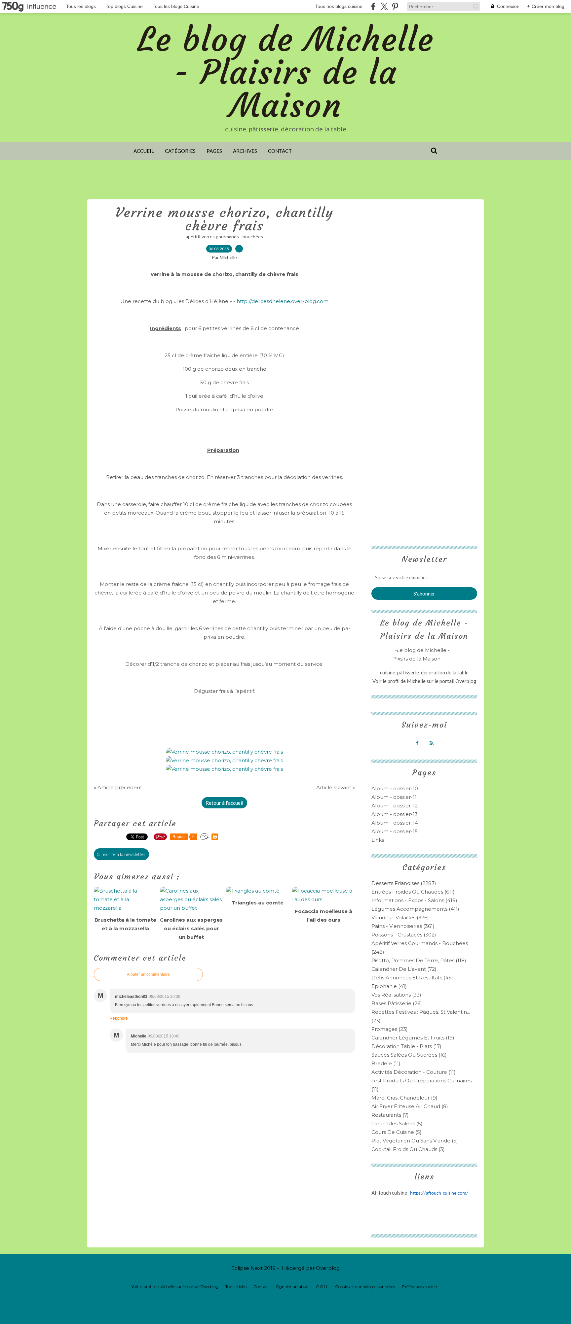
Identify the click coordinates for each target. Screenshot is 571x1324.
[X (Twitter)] (384, 6)
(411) (415, 909)
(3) (408, 1149)
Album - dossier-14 (394, 823)
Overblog (328, 1268)
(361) (403, 926)
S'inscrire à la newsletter (121, 854)
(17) (406, 1046)
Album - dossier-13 (394, 814)
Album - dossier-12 (394, 805)
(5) (397, 1123)
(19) (412, 1038)
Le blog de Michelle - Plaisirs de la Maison (285, 72)
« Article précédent (118, 787)
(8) (409, 1106)
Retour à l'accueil (224, 803)
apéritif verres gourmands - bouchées (224, 236)
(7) (390, 1115)
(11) (385, 1063)
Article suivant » (335, 787)
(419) (414, 900)
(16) (409, 1055)
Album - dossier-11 (394, 797)
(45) (412, 977)
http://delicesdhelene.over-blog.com (282, 301)
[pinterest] (395, 6)
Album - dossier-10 (394, 788)
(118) (418, 960)
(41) (389, 986)
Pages (214, 151)
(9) (404, 1098)
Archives (245, 151)
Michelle (417, 681)
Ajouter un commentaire (148, 974)
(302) (403, 935)
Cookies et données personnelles (365, 1286)
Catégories (180, 151)
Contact (280, 151)
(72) (404, 969)
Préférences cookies (420, 1286)
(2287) (403, 883)
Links (377, 840)
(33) (396, 995)
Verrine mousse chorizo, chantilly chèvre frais (224, 219)
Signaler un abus (292, 1286)
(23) (389, 1029)
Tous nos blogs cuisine (338, 6)
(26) (396, 1003)
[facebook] (373, 6)
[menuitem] (144, 151)
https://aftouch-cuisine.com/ (439, 1193)
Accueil (143, 151)
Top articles (236, 1286)
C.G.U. (322, 1286)
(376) (400, 917)
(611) (413, 892)
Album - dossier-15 (394, 831)
